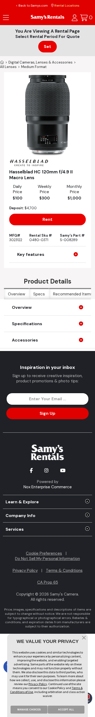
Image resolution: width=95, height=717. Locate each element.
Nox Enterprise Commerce (47, 487)
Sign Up (47, 413)
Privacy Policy (25, 570)
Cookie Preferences (44, 553)
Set (47, 46)
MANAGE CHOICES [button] (29, 709)
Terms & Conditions (64, 570)
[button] (84, 638)
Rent (47, 219)
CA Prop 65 (47, 582)
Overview (16, 294)
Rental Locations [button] (66, 5)
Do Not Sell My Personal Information (47, 558)
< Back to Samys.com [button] (32, 5)
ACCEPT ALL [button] (66, 709)
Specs (39, 294)
